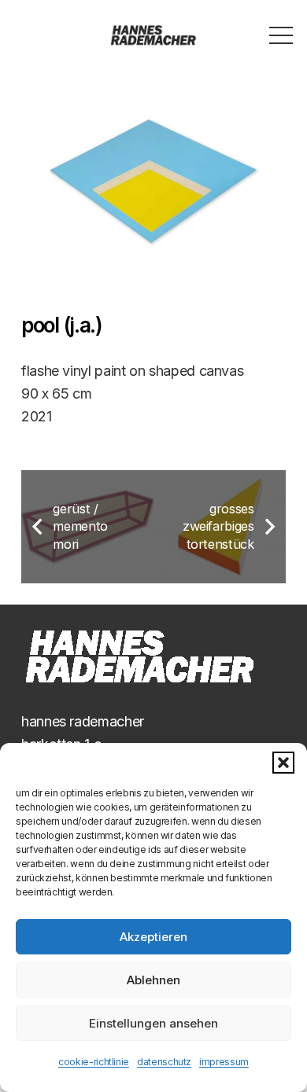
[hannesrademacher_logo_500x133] (153, 35)
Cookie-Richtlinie (93, 1062)
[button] (283, 762)
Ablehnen (153, 980)
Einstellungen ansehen (153, 1023)
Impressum (224, 1062)
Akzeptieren (153, 936)
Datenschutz (164, 1062)
